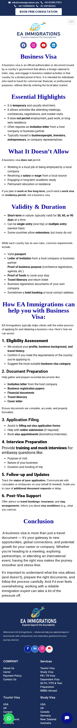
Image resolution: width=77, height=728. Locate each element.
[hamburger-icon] (71, 21)
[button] (9, 718)
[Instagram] (33, 45)
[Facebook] (23, 45)
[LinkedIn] (34, 649)
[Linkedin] (53, 45)
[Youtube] (43, 45)
